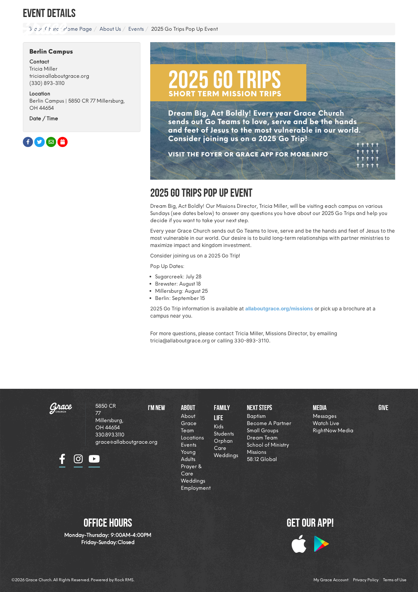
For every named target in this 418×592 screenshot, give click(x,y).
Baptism (256, 416)
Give (383, 407)
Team (187, 430)
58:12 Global (262, 459)
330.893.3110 (109, 435)
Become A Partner (269, 423)
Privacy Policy (365, 580)
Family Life (264, 8)
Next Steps (308, 8)
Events (188, 445)
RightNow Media (333, 430)
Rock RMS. (124, 580)
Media (346, 8)
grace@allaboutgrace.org (126, 442)
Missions (256, 452)
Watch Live (326, 423)
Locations (192, 438)
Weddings (193, 481)
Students (224, 434)
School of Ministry (268, 445)
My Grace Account (331, 580)
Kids (218, 426)
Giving (380, 8)
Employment (196, 488)
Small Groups (262, 430)
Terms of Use (395, 580)
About (225, 8)
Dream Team (262, 438)
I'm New (194, 8)
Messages (324, 416)
